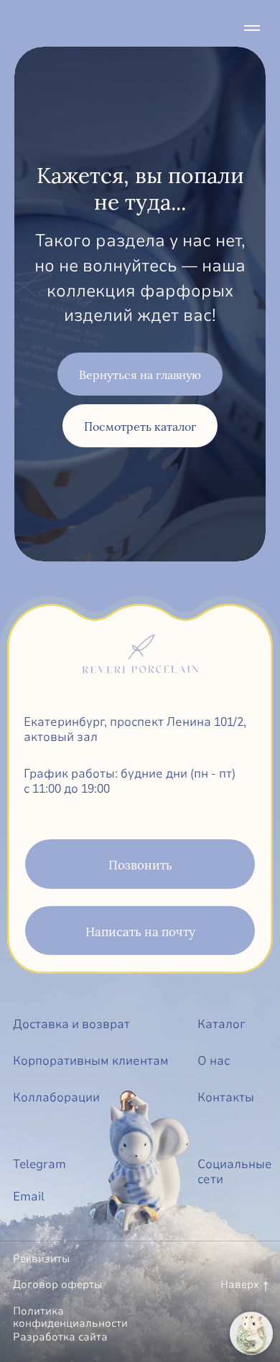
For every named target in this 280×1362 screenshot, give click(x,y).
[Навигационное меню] (252, 28)
